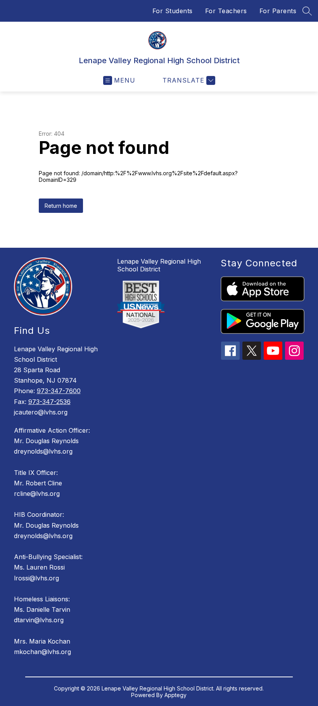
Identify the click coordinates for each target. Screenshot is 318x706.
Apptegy (175, 695)
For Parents (278, 11)
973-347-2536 (49, 402)
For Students (172, 11)
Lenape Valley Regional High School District (159, 265)
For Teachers (226, 11)
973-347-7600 (59, 391)
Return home (61, 205)
